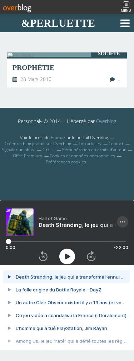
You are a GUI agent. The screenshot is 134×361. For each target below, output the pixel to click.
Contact (116, 144)
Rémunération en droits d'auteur (94, 150)
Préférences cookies (66, 162)
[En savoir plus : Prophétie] (67, 69)
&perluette (58, 23)
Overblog (106, 121)
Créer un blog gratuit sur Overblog (38, 144)
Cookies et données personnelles (82, 156)
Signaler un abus (18, 150)
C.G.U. (49, 150)
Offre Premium (27, 156)
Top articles (90, 144)
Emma (57, 137)
